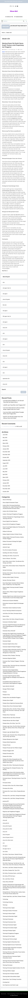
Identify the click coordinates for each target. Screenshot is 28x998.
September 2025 (6, 460)
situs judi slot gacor (7, 826)
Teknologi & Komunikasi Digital (10, 927)
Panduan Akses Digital (8, 700)
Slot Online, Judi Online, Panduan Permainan (13, 867)
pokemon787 (6, 801)
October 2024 (6, 491)
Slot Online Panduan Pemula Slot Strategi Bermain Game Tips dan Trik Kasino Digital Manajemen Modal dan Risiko (14, 859)
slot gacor (5, 293)
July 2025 (5, 466)
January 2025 (6, 483)
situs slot (5, 327)
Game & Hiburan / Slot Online (9, 558)
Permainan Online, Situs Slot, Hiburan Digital (13, 785)
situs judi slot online (7, 828)
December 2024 (6, 485)
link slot (4, 305)
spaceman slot (6, 378)
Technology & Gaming (8, 902)
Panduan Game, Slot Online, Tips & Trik (11, 723)
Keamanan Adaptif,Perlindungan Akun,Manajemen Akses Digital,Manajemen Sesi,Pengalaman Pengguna (14, 626)
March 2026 (5, 443)
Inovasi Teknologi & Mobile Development (12, 610)
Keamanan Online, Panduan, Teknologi (11, 655)
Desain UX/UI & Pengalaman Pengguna (11, 524)
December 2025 (6, 451)
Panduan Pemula (6, 745)
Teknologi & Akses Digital (8, 907)
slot (4, 282)
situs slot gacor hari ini (8, 837)
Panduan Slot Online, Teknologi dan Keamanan (13, 765)
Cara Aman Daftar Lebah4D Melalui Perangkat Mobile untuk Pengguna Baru (13, 1)
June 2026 (5, 434)
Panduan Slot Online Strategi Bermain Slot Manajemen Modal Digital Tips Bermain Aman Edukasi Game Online (13, 761)
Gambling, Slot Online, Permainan (10, 552)
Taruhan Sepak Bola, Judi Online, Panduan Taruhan (14, 896)
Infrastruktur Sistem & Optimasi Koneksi (12, 607)
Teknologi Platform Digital (9, 970)
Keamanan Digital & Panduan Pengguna (11, 646)
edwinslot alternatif (7, 544)
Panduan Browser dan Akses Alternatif (11, 717)
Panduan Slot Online (7, 756)
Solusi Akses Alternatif (8, 881)
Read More (4, 270)
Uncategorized (6, 982)
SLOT (3, 51)
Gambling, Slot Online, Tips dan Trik (11, 555)
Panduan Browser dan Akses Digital (11, 720)
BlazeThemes (15, 995)
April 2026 (5, 440)
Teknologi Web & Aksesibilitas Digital (11, 976)
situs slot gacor (6, 299)
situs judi (5, 820)
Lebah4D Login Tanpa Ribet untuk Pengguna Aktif (14, 405)
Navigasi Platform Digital (8, 689)
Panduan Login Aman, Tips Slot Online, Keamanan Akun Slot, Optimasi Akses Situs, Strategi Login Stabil (14, 728)
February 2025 (6, 480)
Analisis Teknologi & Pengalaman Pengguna (13, 514)
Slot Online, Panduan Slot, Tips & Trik (11, 870)
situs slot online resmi (8, 840)
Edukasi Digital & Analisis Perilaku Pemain (12, 534)
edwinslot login (6, 547)
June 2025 (5, 468)
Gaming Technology (7, 570)
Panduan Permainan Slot (8, 753)
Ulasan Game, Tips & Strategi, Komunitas (12, 979)
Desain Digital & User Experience (10, 521)
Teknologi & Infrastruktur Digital (10, 916)
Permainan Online (7, 782)
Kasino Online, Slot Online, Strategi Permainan (13, 619)
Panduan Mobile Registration (9, 742)
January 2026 (6, 449)
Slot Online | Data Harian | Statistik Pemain (12, 854)
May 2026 (5, 437)
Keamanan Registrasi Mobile (9, 658)
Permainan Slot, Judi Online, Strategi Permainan (13, 798)
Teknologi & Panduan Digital (9, 930)
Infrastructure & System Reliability (10, 600)
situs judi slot (6, 823)
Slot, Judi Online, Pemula (8, 879)
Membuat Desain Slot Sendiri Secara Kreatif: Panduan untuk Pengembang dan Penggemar (13, 45)
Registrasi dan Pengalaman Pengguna (11, 811)
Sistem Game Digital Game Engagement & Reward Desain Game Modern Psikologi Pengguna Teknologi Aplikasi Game (14, 816)
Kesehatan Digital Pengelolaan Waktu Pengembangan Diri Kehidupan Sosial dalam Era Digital (13, 677)
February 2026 (6, 446)
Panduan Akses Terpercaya (9, 714)
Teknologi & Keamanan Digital (9, 924)
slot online (5, 851)
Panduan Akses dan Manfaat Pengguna (11, 697)
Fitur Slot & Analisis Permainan (10, 550)
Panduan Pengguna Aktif (8, 750)
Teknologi (5, 905)
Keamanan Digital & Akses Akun (10, 643)
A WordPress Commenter (9, 426)
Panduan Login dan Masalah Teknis (11, 732)
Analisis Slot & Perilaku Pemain (10, 511)
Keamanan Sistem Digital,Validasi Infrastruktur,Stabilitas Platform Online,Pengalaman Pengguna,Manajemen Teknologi (14, 671)
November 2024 (6, 488)
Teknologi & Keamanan (8, 919)
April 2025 (5, 474)
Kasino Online (6, 616)
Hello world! (19, 426)
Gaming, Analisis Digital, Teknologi (11, 577)
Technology (5, 899)
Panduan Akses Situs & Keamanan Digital (12, 706)
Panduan (5, 691)
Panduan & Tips (6, 694)
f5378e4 (5, 49)
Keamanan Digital (7, 641)
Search (4, 389)
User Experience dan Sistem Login (10, 985)
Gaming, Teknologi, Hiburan (9, 580)
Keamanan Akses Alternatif (9, 630)
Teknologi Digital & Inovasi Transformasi (12, 944)
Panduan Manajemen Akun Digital (10, 739)
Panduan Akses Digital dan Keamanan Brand (13, 703)
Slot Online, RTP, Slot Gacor (9, 876)
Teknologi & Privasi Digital (9, 936)
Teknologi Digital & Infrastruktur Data (11, 942)
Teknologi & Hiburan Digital (9, 913)
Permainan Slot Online (8, 788)
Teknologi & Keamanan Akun (9, 922)
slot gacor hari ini (7, 288)
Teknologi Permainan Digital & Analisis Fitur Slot (14, 968)
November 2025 (6, 454)
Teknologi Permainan (7, 965)
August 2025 (5, 463)
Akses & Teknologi (7, 499)
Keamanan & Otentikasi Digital (10, 622)
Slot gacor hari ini (7, 316)
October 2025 (6, 457)
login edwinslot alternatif (8, 686)
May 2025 (5, 471)
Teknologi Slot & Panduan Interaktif (11, 973)
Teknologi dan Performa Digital (10, 939)
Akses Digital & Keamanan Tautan (10, 502)
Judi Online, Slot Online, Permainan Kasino (12, 613)
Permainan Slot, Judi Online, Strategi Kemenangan (14, 795)
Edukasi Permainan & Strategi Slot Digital (12, 541)
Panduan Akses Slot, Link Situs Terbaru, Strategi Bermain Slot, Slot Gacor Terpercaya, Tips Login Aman (14, 710)
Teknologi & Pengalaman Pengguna (11, 933)
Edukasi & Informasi (7, 531)
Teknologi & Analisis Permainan (10, 910)
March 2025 (5, 477)
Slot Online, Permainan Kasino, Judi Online (12, 873)
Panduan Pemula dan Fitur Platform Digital (12, 747)
